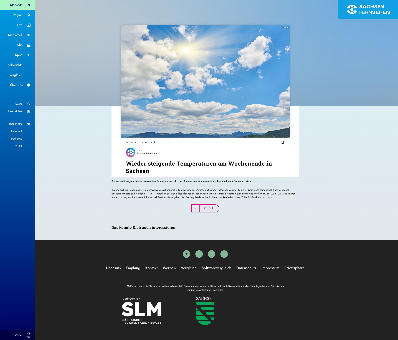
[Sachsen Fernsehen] (368, 9)
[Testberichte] (186, 254)
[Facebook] (199, 254)
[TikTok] (224, 254)
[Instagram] (211, 254)
